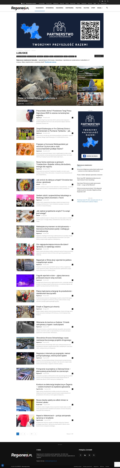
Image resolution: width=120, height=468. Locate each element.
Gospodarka (69, 8)
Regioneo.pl (39, 117)
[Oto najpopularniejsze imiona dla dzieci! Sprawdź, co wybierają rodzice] (25, 249)
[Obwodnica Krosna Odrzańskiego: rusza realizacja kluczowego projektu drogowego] (25, 343)
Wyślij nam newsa (50, 62)
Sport (93, 8)
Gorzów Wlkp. (42, 3)
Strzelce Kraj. (72, 3)
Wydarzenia (50, 8)
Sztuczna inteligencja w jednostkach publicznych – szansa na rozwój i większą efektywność (90, 170)
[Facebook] (99, 1)
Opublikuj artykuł (77, 466)
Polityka (78, 8)
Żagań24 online (39, 389)
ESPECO (19, 466)
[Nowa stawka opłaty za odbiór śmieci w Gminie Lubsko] (25, 405)
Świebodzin (84, 3)
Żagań (95, 3)
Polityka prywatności (87, 466)
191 (31, 434)
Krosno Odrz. (49, 3)
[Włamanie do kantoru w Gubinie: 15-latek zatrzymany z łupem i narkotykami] (25, 327)
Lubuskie (81, 71)
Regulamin (96, 466)
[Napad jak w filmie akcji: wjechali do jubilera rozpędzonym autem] (25, 265)
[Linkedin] (102, 1)
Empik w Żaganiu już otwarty (47, 307)
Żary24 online (21, 103)
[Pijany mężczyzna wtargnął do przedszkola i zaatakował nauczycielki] (25, 296)
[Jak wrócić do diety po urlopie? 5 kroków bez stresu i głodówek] (25, 185)
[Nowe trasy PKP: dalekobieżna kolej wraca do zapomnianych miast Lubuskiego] (90, 72)
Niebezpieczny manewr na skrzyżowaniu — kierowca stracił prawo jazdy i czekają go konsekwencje (53, 229)
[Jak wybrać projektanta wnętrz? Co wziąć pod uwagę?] (25, 216)
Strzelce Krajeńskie (58, 56)
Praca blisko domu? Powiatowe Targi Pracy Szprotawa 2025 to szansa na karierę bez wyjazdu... (53, 113)
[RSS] (105, 1)
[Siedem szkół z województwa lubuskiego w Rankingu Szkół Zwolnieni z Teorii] (25, 200)
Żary (98, 3)
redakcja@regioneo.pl (51, 461)
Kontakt (107, 466)
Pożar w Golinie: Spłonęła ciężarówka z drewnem (89, 174)
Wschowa (90, 3)
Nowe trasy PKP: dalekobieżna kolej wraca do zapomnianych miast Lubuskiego (89, 179)
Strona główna (19, 50)
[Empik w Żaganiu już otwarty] (25, 312)
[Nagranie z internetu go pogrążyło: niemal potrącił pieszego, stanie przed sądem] (25, 358)
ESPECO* (38, 184)
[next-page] (35, 434)
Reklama (102, 466)
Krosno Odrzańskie (32, 56)
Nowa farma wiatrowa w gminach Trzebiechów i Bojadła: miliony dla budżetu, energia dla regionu (53, 164)
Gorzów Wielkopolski (21, 56)
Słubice (67, 3)
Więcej (99, 8)
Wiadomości (40, 8)
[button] (107, 8)
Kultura (86, 8)
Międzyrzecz (55, 3)
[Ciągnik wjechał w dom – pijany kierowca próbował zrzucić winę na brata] (25, 280)
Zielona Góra (103, 3)
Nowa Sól (62, 3)
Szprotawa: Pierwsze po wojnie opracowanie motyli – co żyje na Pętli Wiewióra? (88, 184)
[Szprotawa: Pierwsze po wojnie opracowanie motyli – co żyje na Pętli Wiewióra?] (90, 85)
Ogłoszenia (59, 8)
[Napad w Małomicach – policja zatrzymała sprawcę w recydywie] (25, 421)
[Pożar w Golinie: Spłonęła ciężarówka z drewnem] (46, 86)
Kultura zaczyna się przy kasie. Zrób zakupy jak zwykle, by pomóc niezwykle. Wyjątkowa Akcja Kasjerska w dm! (89, 190)
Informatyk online (26, 466)
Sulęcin (78, 3)
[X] (108, 1)
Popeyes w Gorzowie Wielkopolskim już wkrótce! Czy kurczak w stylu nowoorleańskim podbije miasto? (52, 146)
